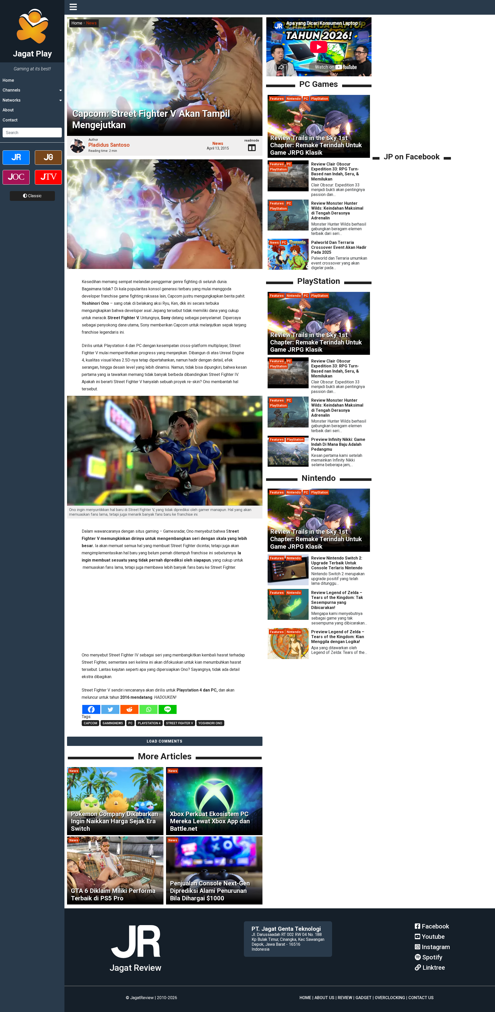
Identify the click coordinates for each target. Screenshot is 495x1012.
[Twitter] (110, 709)
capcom (90, 723)
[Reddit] (129, 709)
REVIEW (345, 997)
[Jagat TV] (48, 181)
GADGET (364, 997)
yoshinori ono (210, 723)
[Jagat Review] (16, 162)
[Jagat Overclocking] (16, 181)
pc (130, 723)
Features (277, 99)
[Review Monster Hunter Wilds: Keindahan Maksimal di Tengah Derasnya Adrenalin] (288, 229)
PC (306, 99)
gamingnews (113, 723)
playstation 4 (149, 723)
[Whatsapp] (148, 709)
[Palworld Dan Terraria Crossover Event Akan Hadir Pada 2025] (288, 268)
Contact (10, 120)
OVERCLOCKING (390, 997)
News (91, 23)
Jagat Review (135, 968)
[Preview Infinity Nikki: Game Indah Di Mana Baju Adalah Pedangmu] (288, 465)
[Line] (168, 709)
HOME (305, 997)
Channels (11, 90)
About (8, 110)
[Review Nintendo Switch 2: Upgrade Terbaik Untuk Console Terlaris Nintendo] (288, 583)
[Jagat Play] (135, 960)
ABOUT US (324, 997)
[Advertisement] (164, 610)
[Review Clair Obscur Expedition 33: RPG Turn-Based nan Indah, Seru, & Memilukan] (288, 189)
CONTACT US (421, 997)
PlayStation (319, 99)
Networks (12, 100)
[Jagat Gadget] (48, 162)
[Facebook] (91, 709)
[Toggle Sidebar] (74, 7)
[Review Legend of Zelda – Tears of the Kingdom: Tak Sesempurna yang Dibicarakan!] (288, 618)
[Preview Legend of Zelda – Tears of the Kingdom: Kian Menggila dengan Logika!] (288, 657)
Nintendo (294, 99)
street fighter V (179, 723)
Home (8, 80)
